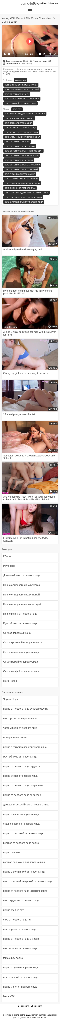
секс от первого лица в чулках (20, 146)
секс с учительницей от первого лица (24, 202)
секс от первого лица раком (19, 160)
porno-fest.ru (30, 3)
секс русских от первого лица (20, 174)
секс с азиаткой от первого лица (21, 179)
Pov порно (20, 80)
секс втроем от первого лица (19, 118)
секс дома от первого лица (18, 123)
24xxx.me (53, 3)
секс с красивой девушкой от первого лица (26, 193)
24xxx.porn (23, 1006)
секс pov (17, 109)
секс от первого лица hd (17, 142)
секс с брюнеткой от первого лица (22, 183)
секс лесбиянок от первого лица (21, 132)
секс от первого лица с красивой (21, 169)
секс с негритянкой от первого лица (23, 197)
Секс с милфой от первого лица (21, 103)
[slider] (14, 54)
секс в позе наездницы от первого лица (25, 114)
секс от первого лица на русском (21, 155)
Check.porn (36, 1006)
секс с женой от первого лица (20, 188)
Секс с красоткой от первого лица (22, 99)
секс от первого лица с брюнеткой (22, 165)
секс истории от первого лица (20, 128)
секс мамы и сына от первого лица (22, 137)
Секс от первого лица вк (17, 94)
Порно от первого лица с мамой (21, 85)
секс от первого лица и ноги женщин (23, 151)
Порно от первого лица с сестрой (22, 89)
